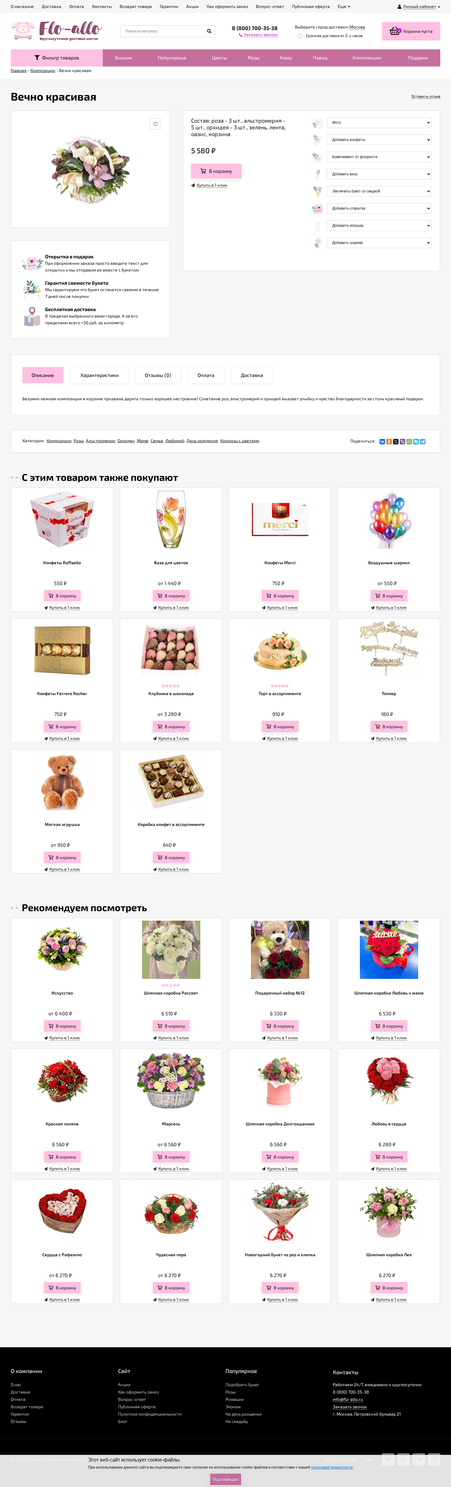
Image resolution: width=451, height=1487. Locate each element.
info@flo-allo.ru (348, 1399)
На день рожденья (244, 1414)
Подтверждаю (226, 1479)
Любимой (174, 440)
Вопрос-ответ (132, 1399)
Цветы (219, 57)
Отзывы (18, 1421)
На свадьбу (237, 1421)
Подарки (418, 57)
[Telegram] (423, 441)
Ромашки (235, 1399)
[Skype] (416, 441)
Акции (124, 1384)
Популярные (172, 57)
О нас (16, 1384)
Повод (320, 57)
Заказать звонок (350, 1406)
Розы (254, 57)
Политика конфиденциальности (150, 1414)
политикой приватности (332, 1467)
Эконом (123, 57)
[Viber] (402, 441)
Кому (286, 57)
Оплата (18, 1399)
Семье (157, 440)
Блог (122, 1421)
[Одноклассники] (389, 441)
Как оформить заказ (138, 1391)
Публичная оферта (137, 1406)
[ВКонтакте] (382, 441)
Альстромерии (100, 440)
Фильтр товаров (59, 57)
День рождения (202, 440)
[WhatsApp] (409, 441)
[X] (396, 441)
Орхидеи (126, 440)
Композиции (367, 57)
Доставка (20, 1391)
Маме (142, 440)
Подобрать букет (242, 1384)
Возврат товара (27, 1406)
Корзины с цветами (239, 440)
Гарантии (20, 1414)
